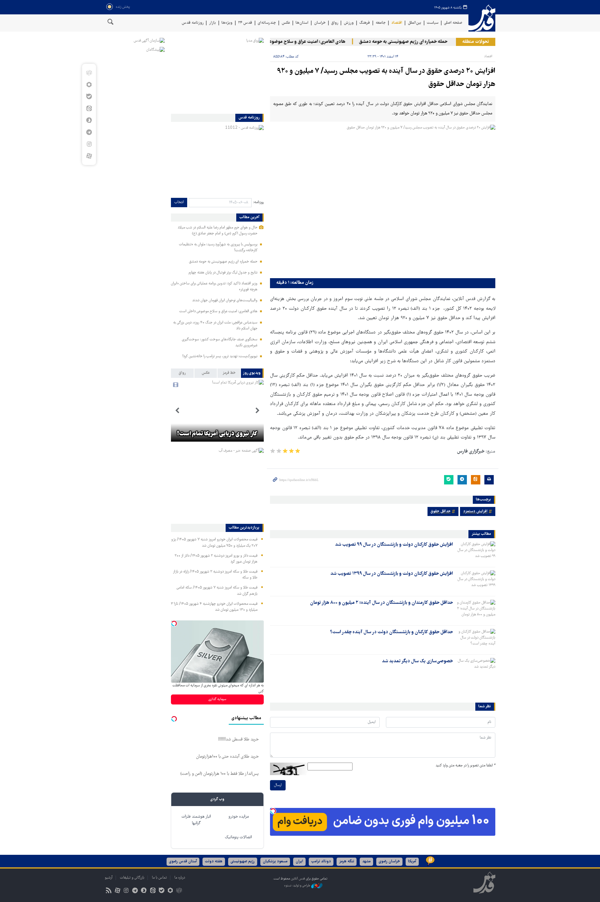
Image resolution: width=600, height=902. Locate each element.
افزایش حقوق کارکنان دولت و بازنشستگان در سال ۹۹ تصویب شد (394, 544)
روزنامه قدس (192, 23)
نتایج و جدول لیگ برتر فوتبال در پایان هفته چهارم (223, 272)
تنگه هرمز (346, 861)
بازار (212, 23)
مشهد (366, 861)
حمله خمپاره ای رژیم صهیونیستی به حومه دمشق (415, 41)
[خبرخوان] (108, 891)
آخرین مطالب (249, 217)
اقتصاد (396, 23)
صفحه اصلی (453, 23)
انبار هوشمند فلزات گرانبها (196, 820)
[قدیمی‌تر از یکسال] (475, 552)
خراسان (320, 23)
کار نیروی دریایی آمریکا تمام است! (217, 434)
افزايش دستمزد (475, 511)
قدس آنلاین (481, 18)
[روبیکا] (89, 73)
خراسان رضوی (389, 861)
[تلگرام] (89, 132)
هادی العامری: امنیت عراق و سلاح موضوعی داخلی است (307, 41)
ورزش (349, 23)
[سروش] (89, 120)
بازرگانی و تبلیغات (132, 877)
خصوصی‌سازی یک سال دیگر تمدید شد (417, 661)
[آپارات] (89, 156)
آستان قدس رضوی (183, 861)
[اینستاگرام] (89, 144)
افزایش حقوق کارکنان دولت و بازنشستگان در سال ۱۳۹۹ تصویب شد (391, 573)
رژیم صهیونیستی (243, 861)
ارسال (278, 785)
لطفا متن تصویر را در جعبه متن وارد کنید (465, 765)
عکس (286, 23)
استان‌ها (302, 23)
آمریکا (412, 861)
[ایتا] (89, 108)
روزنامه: (258, 202)
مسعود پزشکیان (275, 861)
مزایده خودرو (238, 817)
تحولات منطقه (475, 41)
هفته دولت (213, 861)
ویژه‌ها (227, 23)
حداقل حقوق (441, 511)
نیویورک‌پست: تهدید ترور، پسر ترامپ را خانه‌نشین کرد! (220, 356)
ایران (299, 861)
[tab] (252, 373)
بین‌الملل (414, 23)
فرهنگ (364, 23)
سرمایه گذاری (217, 699)
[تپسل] (273, 811)
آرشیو (108, 877)
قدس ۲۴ (245, 23)
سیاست (432, 23)
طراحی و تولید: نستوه (297, 885)
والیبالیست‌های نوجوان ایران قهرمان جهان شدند (225, 300)
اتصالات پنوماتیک (238, 837)
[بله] (89, 96)
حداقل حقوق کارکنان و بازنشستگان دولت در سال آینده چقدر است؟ (391, 632)
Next (177, 410)
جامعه (381, 23)
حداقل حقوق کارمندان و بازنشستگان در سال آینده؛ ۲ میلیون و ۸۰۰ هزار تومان (381, 602)
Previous (257, 410)
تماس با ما (159, 877)
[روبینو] (89, 85)
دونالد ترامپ (321, 861)
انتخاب (179, 202)
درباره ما (179, 877)
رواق (334, 23)
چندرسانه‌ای (267, 23)
